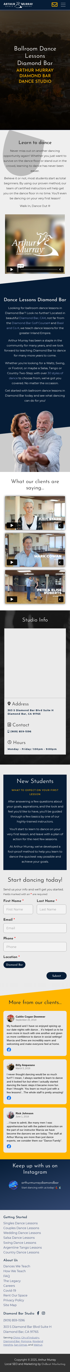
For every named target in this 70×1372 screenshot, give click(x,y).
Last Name (46, 901)
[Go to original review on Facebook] (35, 1050)
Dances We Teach (16, 1266)
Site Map (10, 1305)
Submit (56, 976)
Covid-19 (9, 1290)
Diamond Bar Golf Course (30, 323)
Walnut (38, 1344)
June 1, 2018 (22, 1116)
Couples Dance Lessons (21, 1228)
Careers (9, 1286)
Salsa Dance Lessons (19, 1237)
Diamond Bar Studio (18, 1313)
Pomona (26, 1341)
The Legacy (12, 1281)
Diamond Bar (14, 965)
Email (8, 920)
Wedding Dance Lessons (22, 1233)
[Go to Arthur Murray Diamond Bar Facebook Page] (38, 1313)
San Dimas (20, 1344)
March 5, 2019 (23, 1068)
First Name (12, 901)
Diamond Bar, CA (31, 318)
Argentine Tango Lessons (22, 1247)
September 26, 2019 (26, 1020)
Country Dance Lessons (21, 1252)
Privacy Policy (13, 1300)
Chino (16, 1337)
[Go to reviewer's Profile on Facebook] (11, 1115)
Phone (8, 938)
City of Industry (30, 1337)
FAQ (6, 1276)
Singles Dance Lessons (20, 1223)
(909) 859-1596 (21, 731)
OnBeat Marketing (53, 1364)
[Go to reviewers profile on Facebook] (11, 1018)
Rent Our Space (15, 1295)
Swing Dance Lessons (19, 1243)
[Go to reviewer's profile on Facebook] (11, 1067)
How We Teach (14, 1271)
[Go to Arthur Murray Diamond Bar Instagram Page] (43, 1313)
